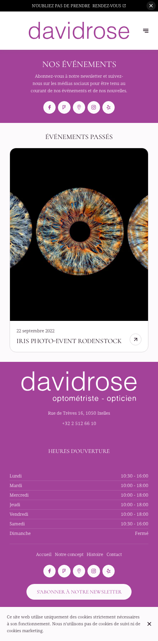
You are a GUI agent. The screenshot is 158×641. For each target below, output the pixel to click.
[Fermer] (149, 624)
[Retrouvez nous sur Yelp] (108, 107)
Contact (114, 554)
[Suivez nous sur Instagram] (93, 107)
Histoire (95, 554)
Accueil (43, 554)
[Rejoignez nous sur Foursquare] (64, 107)
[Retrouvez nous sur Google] (79, 107)
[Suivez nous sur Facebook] (49, 107)
